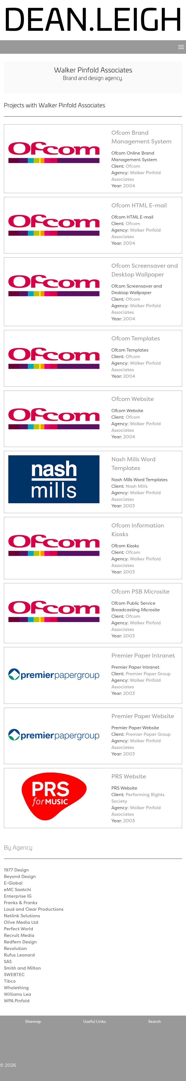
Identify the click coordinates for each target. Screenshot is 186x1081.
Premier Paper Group (148, 674)
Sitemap (33, 1021)
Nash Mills (136, 486)
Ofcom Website (132, 399)
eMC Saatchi (17, 889)
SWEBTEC (14, 974)
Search (154, 1021)
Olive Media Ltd (21, 922)
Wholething (16, 988)
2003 (129, 506)
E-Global (13, 883)
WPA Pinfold (17, 1001)
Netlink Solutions (22, 916)
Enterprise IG (17, 896)
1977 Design (16, 870)
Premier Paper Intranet (143, 655)
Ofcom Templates (135, 338)
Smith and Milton (22, 968)
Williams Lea (17, 994)
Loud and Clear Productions (33, 909)
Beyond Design (20, 876)
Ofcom (133, 166)
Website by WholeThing (25, 1047)
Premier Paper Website (142, 716)
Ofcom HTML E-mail (139, 205)
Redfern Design (20, 942)
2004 (129, 186)
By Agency (18, 847)
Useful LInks (94, 1021)
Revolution (15, 948)
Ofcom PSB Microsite (140, 591)
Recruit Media (19, 935)
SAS (8, 961)
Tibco (10, 981)
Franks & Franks (20, 903)
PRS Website (128, 776)
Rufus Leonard (19, 955)
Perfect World (18, 929)
